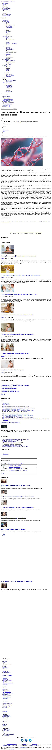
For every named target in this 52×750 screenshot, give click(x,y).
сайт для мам (7, 221)
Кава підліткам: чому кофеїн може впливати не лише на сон (18, 256)
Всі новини (6, 3)
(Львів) (22, 463)
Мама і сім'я (6, 21)
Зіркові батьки (9, 86)
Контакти (5, 7)
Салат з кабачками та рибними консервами (13, 416)
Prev (4, 534)
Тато (7, 23)
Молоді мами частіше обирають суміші (12, 370)
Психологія (8, 31)
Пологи (7, 42)
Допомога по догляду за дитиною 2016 (12, 444)
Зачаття (7, 37)
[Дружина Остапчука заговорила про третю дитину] (4, 482)
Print (4, 131)
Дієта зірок (8, 64)
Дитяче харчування (10, 60)
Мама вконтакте (7, 8)
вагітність (12, 221)
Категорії (3, 394)
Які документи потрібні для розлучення (12, 445)
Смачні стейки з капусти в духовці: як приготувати (15, 411)
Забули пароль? (6, 15)
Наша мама (3, 17)
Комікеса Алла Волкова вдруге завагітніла (13, 518)
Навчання (8, 58)
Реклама (5, 5)
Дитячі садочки (6, 96)
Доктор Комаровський (11, 80)
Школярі (8, 50)
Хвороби (5, 65)
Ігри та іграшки (9, 57)
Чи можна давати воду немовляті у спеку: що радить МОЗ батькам (20, 275)
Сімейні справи (6, 658)
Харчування (6, 59)
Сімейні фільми (9, 27)
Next (4, 535)
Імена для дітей (6, 97)
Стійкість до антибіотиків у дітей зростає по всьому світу (17, 334)
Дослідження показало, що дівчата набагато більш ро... (17, 581)
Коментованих (6, 404)
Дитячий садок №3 (12, 467)
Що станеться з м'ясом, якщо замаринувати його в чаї (15, 409)
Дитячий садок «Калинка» (14, 463)
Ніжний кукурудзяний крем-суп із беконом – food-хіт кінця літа (18, 415)
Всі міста (3, 473)
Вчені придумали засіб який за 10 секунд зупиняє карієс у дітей (19, 294)
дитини (24, 744)
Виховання (8, 54)
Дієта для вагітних (10, 61)
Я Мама (8, 22)
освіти (39, 221)
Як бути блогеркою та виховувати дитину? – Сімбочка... (17, 496)
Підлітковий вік (9, 49)
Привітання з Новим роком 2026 (10, 422)
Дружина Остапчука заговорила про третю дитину (16, 485)
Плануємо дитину (10, 25)
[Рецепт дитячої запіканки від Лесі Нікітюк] (4, 526)
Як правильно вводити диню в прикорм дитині (14, 353)
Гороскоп (8, 90)
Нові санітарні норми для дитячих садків (12, 440)
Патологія (8, 76)
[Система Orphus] (26, 234)
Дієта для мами (9, 63)
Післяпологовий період (11, 43)
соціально (6, 222)
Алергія (8, 68)
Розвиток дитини (10, 55)
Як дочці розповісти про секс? (9, 388)
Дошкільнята (9, 48)
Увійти (4, 13)
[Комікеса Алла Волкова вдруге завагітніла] (4, 515)
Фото (4, 77)
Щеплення (8, 66)
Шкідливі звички (10, 75)
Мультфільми (9, 81)
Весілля (7, 32)
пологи (19, 221)
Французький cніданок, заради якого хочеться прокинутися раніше (18, 407)
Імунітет (8, 72)
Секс (7, 33)
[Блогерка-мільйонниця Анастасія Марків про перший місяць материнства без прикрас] (4, 504)
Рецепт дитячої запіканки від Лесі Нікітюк (13, 529)
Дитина (5, 46)
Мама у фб (5, 9)
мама (4, 221)
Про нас (5, 4)
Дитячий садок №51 (12, 465)
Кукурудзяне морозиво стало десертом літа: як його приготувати (18, 417)
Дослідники (43, 221)
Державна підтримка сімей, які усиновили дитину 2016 (16, 439)
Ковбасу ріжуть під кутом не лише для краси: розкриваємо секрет (18, 410)
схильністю (35, 221)
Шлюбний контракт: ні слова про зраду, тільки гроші (15, 446)
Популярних (6, 403)
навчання (47, 221)
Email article (6, 129)
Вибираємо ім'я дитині (11, 52)
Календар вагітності (10, 39)
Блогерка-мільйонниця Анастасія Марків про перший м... (18, 507)
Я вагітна (8, 38)
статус (9, 222)
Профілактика (9, 74)
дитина (16, 221)
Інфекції (8, 69)
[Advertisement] (11, 558)
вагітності (34, 744)
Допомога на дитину (8, 99)
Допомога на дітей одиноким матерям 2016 (13, 442)
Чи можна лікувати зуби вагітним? (10, 391)
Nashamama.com (23, 747)
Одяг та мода (9, 87)
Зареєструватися (7, 14)
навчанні (2, 222)
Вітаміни (8, 70)
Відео (4, 79)
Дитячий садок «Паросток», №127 (16, 468)
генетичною (30, 221)
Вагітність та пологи (8, 36)
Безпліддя (8, 44)
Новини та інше (7, 82)
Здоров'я (8, 34)
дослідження (25, 221)
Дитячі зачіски (6, 106)
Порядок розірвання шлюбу (9, 441)
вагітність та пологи (12, 744)
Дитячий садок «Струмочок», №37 (16, 470)
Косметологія (9, 26)
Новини (8, 84)
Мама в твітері (6, 10)
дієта (22, 221)
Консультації (9, 85)
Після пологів (6, 745)
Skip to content (12, 1)
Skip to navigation (4, 1)
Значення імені (9, 88)
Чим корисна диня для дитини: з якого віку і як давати (17, 315)
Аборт (7, 30)
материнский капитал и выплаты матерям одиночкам (15, 385)
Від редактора (9, 91)
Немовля (8, 47)
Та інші (4, 721)
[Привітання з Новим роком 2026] (4, 428)
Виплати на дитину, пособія (9, 389)
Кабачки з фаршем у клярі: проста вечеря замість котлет (16, 406)
